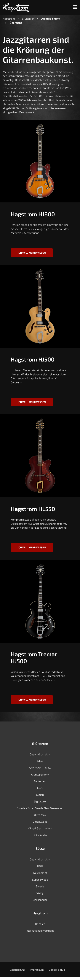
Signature (40, 801)
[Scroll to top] (72, 968)
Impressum (37, 969)
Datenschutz (17, 969)
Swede (40, 886)
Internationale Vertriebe (40, 930)
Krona (40, 788)
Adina (40, 761)
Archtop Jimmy (40, 774)
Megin (40, 794)
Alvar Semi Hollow (40, 767)
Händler (40, 923)
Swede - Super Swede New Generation (40, 808)
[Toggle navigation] (75, 7)
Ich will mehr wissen (32, 252)
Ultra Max (40, 814)
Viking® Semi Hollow (40, 828)
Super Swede (40, 879)
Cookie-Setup (57, 969)
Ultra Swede (40, 821)
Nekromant (40, 872)
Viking (40, 893)
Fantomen (40, 781)
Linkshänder (40, 835)
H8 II (40, 866)
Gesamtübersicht (40, 754)
